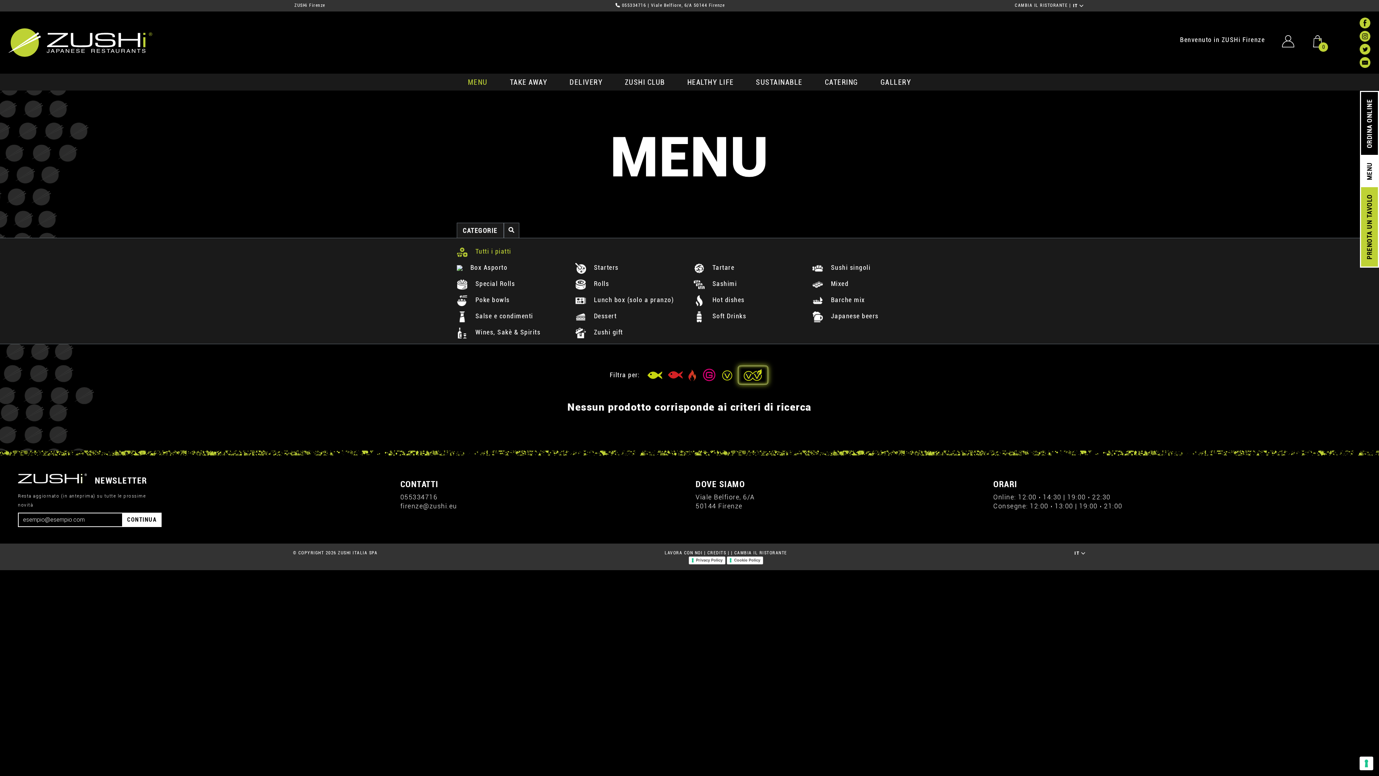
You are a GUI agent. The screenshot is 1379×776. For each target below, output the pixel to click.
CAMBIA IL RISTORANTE (1041, 5)
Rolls (600, 283)
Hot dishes (727, 300)
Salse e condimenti (503, 316)
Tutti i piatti (492, 251)
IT (1076, 5)
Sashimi (723, 283)
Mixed (839, 283)
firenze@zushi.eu (428, 506)
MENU (478, 82)
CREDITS (716, 552)
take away (529, 82)
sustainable (779, 82)
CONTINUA (142, 519)
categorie (480, 230)
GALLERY (896, 82)
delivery (586, 82)
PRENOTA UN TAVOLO (1369, 227)
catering (841, 82)
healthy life (710, 82)
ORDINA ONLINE (1369, 123)
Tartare (722, 267)
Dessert (604, 316)
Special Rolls (494, 283)
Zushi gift (607, 332)
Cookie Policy (747, 560)
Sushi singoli (849, 267)
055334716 (634, 5)
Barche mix (847, 300)
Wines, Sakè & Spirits (506, 332)
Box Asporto (487, 267)
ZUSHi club (645, 82)
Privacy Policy (709, 560)
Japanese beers (854, 316)
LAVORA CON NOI (683, 552)
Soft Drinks (728, 316)
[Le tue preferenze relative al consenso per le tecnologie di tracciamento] (1366, 763)
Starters (605, 267)
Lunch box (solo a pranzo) (633, 300)
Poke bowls (491, 300)
